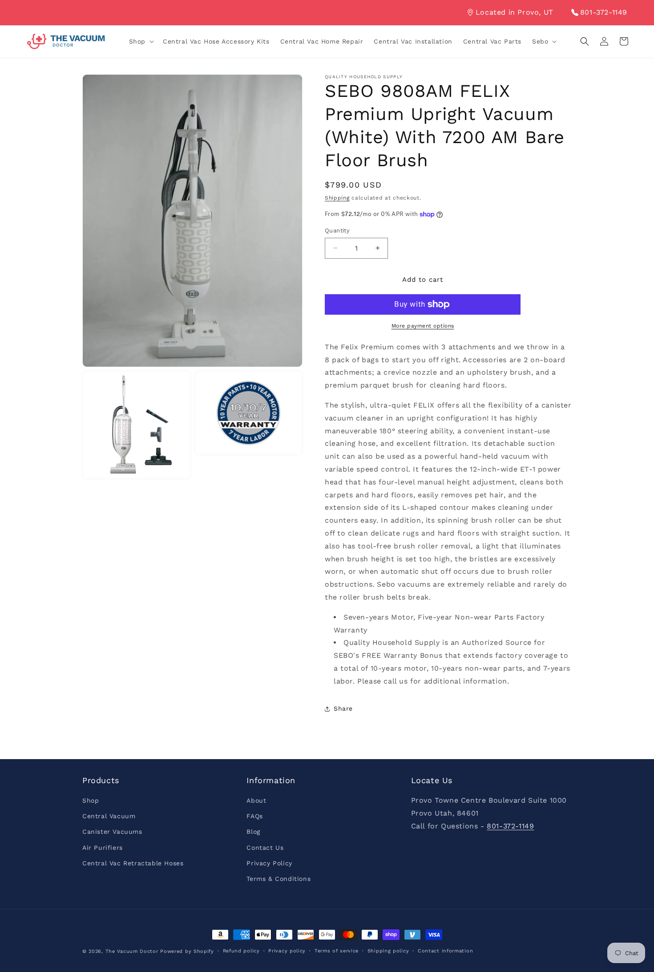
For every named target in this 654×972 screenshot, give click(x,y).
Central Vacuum (108, 816)
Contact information (445, 951)
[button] (140, 41)
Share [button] (343, 708)
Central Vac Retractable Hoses (132, 863)
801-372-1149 (603, 12)
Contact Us (264, 847)
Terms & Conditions (278, 878)
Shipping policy (388, 951)
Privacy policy (287, 951)
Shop (90, 800)
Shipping (337, 198)
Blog (253, 832)
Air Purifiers (102, 847)
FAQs (254, 816)
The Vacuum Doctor (133, 951)
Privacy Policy (269, 863)
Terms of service (337, 951)
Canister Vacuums (112, 832)
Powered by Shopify (187, 951)
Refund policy (241, 951)
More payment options (423, 326)
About (256, 800)
